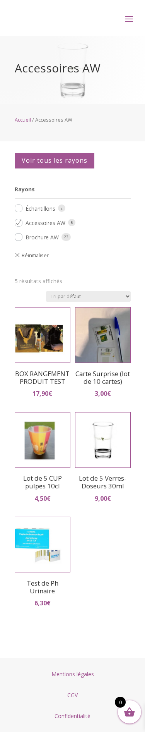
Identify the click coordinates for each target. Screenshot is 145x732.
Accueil (23, 119)
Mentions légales (72, 674)
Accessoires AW (45, 223)
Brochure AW (42, 237)
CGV (72, 695)
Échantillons (40, 208)
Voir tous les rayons (54, 160)
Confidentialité (72, 716)
